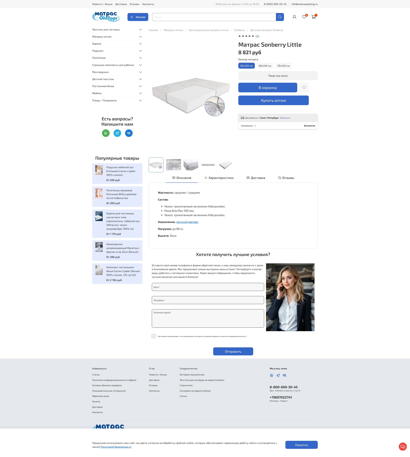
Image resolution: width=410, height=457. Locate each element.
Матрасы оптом (174, 29)
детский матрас (187, 222)
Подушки (97, 50)
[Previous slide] (154, 94)
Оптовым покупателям (192, 374)
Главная (153, 29)
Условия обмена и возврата (107, 385)
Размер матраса (248, 59)
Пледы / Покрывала (104, 100)
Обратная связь (100, 396)
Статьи (95, 374)
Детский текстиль (103, 78)
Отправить (233, 351)
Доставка (121, 3)
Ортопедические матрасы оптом (209, 29)
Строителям (186, 385)
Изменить (285, 117)
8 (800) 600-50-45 (275, 3)
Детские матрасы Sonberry (266, 29)
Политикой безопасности (116, 446)
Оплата (96, 401)
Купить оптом (273, 100)
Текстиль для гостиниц (106, 29)
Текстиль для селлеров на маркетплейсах (202, 380)
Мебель (97, 93)
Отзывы (134, 3)
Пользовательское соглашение (109, 390)
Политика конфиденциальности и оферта (114, 380)
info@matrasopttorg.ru (304, 3)
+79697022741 (281, 397)
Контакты (148, 3)
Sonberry (239, 29)
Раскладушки (100, 71)
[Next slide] (228, 94)
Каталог (141, 16)
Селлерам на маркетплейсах (195, 390)
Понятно (301, 445)
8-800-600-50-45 (284, 387)
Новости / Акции (102, 3)
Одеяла (96, 43)
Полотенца (99, 57)
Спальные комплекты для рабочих (113, 64)
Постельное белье (103, 86)
